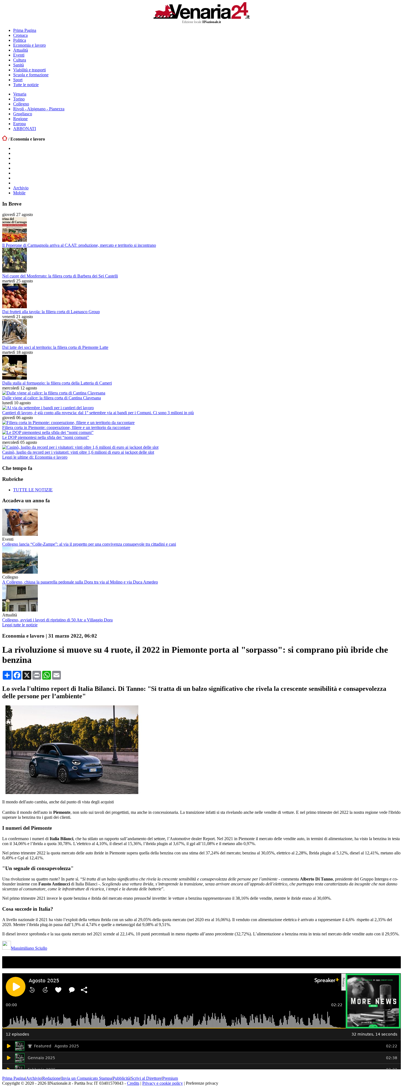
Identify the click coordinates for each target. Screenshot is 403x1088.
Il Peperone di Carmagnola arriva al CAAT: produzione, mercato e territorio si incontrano (79, 245)
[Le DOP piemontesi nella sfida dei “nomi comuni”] (47, 432)
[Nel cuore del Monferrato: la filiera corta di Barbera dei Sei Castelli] (14, 271)
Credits (133, 1083)
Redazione (51, 1078)
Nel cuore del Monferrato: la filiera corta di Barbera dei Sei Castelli (60, 276)
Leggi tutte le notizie (20, 624)
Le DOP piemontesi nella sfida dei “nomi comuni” (45, 437)
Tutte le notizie (26, 84)
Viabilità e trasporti (29, 70)
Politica (19, 40)
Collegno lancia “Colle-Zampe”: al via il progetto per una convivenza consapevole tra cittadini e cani (89, 544)
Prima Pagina (24, 30)
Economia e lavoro (29, 45)
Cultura (19, 60)
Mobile (19, 192)
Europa (19, 123)
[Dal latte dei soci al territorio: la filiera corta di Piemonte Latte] (14, 342)
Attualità (20, 50)
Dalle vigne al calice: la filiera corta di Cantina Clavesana (51, 398)
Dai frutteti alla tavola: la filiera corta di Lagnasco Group (51, 311)
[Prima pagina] (4, 139)
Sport (17, 79)
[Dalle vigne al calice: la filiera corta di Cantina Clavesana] (53, 393)
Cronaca (20, 35)
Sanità (18, 65)
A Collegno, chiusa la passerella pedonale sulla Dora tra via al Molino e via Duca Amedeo (80, 582)
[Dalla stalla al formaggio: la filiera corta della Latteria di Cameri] (14, 378)
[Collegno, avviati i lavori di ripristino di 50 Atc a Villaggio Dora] (20, 610)
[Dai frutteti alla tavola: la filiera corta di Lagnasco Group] (14, 306)
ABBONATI (24, 128)
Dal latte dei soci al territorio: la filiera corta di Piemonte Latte (55, 347)
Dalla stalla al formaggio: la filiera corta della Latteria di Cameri (57, 383)
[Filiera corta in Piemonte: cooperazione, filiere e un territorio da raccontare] (68, 422)
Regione (20, 118)
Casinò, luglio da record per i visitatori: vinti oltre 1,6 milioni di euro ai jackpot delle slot (78, 452)
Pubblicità (121, 1078)
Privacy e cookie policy (162, 1083)
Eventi (18, 55)
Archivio (21, 188)
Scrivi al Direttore (146, 1078)
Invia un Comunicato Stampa (86, 1078)
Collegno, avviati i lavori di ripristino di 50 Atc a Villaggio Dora (57, 620)
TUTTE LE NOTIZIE (33, 489)
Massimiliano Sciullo (29, 948)
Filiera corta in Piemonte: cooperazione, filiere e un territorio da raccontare (66, 427)
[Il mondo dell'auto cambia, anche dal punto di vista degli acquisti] (72, 792)
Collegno (21, 104)
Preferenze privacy (202, 1083)
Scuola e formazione (31, 74)
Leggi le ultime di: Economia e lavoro (34, 457)
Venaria (19, 94)
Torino (19, 99)
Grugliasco (22, 113)
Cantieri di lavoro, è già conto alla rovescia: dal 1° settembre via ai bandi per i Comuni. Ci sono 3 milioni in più (98, 412)
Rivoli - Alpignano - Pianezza (38, 108)
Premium (170, 1078)
